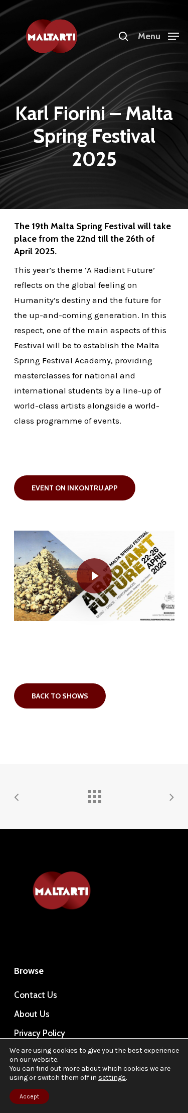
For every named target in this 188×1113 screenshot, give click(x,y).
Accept (29, 1096)
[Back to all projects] (94, 794)
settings (112, 1077)
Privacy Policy (39, 1033)
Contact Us (35, 995)
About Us (32, 1014)
